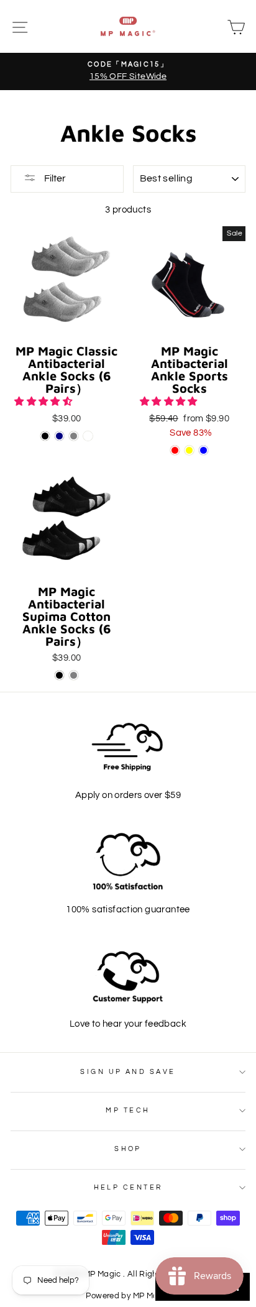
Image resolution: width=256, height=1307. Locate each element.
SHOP (128, 1148)
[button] (44, 401)
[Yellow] (189, 450)
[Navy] (59, 436)
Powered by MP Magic (128, 1296)
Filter (54, 178)
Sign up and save (127, 1071)
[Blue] (203, 450)
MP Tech (128, 1110)
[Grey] (73, 436)
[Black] (45, 436)
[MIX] (88, 436)
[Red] (175, 450)
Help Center (128, 1187)
